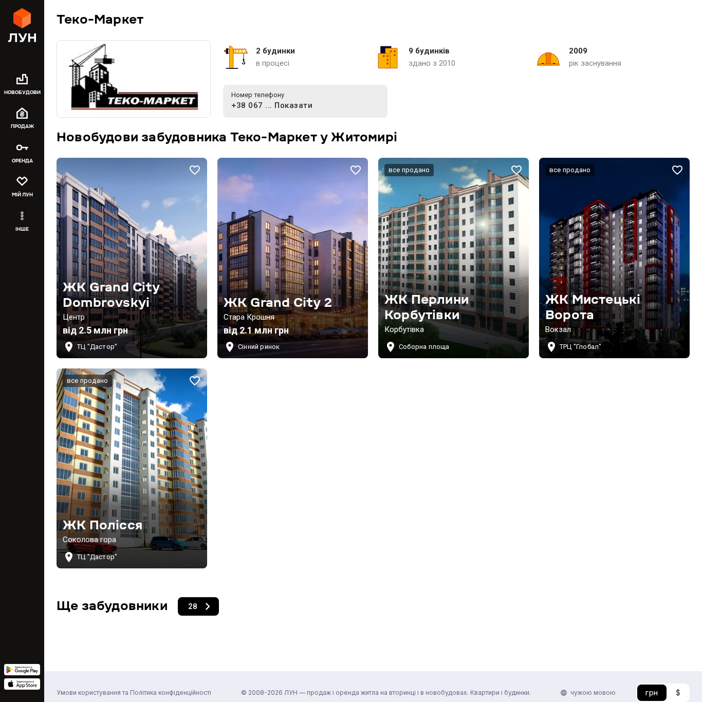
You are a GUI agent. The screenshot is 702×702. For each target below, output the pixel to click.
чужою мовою (593, 692)
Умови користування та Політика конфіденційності (134, 692)
